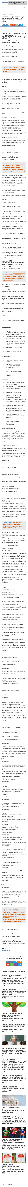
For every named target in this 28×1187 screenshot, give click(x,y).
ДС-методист (6, 2)
